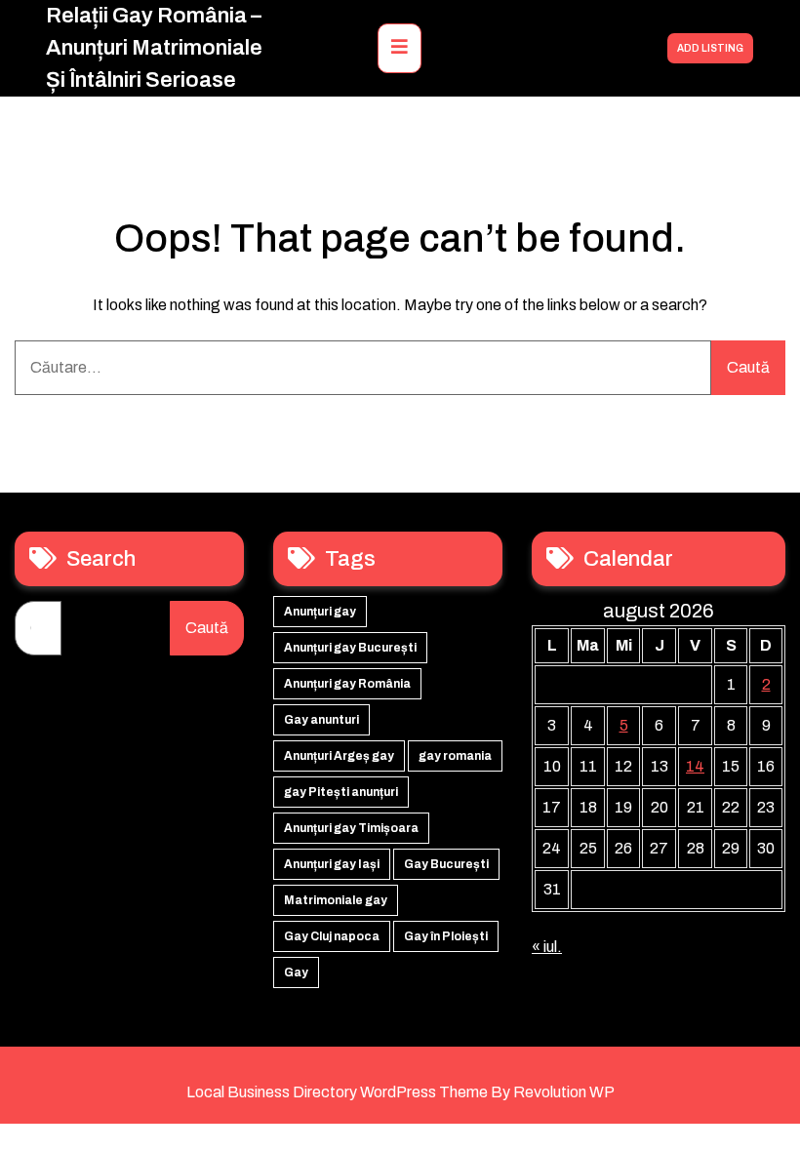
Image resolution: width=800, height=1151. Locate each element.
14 (695, 766)
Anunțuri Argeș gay (339, 756)
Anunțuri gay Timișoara (351, 828)
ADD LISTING (710, 48)
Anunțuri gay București (350, 648)
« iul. (547, 946)
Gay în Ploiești (446, 936)
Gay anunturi (321, 720)
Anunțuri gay (320, 611)
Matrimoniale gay (335, 900)
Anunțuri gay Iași (332, 864)
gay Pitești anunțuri (341, 792)
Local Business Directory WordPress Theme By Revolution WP (400, 1092)
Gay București (446, 864)
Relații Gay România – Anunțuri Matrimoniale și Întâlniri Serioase (154, 48)
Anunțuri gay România (347, 684)
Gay (296, 972)
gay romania (455, 756)
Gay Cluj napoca (332, 936)
